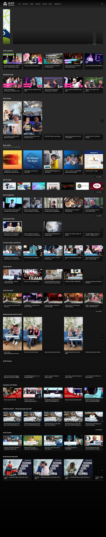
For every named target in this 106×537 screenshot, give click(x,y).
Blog (50, 4)
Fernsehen (25, 4)
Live (19, 4)
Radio (31, 4)
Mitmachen (58, 4)
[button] (102, 3)
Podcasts (37, 4)
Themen (44, 4)
